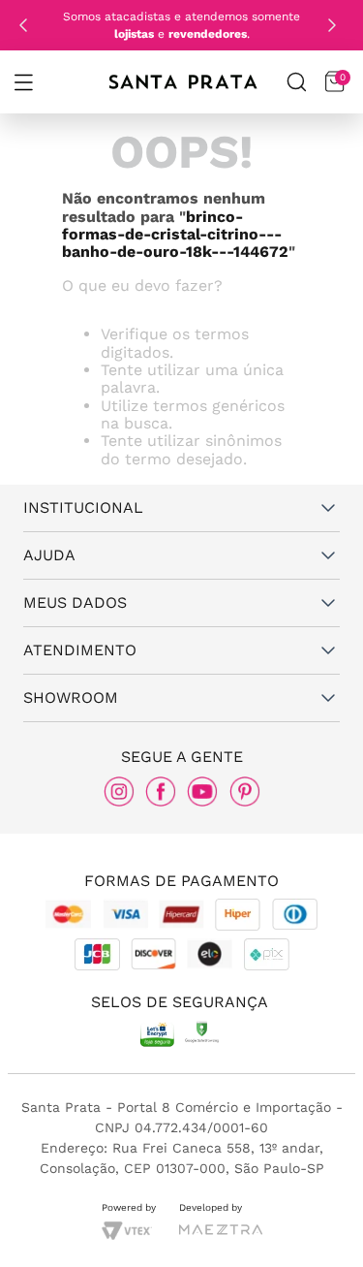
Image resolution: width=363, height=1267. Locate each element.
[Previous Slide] (23, 25)
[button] (23, 82)
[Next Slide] (332, 25)
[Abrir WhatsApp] (315, 1225)
